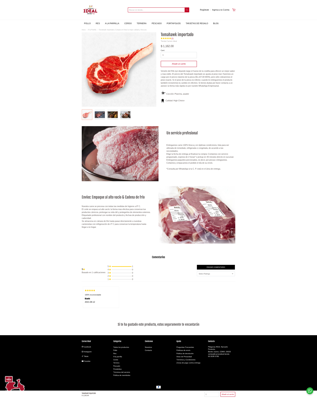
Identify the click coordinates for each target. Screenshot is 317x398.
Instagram (87, 352)
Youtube (86, 361)
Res (114, 353)
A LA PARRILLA (112, 23)
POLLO (87, 23)
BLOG (216, 23)
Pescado (116, 366)
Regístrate (204, 10)
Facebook (87, 347)
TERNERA (141, 23)
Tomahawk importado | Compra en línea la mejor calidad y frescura (122, 30)
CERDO (128, 23)
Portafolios (117, 369)
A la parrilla (117, 357)
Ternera (116, 363)
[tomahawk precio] (87, 114)
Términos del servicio (121, 372)
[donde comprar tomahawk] (125, 114)
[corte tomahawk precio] (99, 114)
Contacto (148, 350)
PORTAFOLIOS (174, 23)
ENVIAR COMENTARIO (216, 267)
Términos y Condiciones (185, 360)
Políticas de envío (183, 350)
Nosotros (148, 347)
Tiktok (85, 356)
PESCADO (157, 23)
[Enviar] (187, 9)
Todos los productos (121, 347)
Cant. (163, 50)
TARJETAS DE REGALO (197, 23)
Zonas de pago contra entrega (188, 363)
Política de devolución (185, 353)
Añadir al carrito (179, 64)
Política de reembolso (121, 375)
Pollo (115, 350)
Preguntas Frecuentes (185, 347)
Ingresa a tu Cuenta (220, 10)
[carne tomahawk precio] (112, 114)
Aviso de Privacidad (184, 357)
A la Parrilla (92, 30)
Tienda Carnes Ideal (169, 41)
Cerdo (115, 360)
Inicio (84, 30)
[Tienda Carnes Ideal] (90, 10)
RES (98, 23)
